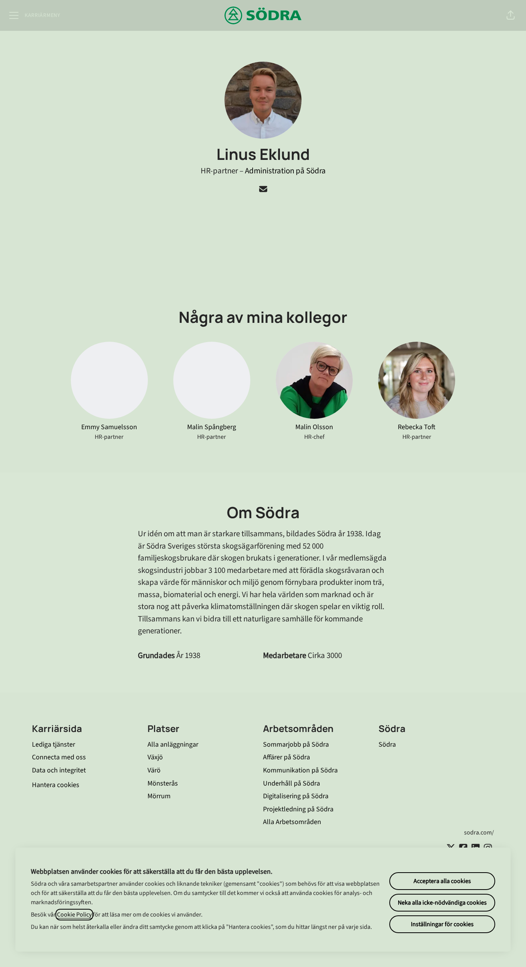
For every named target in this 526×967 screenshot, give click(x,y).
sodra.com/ (479, 832)
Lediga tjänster (53, 744)
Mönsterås (162, 783)
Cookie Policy (74, 914)
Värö (154, 770)
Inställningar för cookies (442, 924)
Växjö (155, 757)
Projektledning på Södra (298, 809)
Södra (387, 744)
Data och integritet (59, 770)
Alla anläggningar (172, 744)
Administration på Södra (285, 170)
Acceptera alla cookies (442, 881)
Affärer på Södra (286, 757)
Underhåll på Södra (291, 783)
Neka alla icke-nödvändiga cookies (442, 902)
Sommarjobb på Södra (296, 744)
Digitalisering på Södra (295, 796)
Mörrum (159, 796)
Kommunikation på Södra (300, 770)
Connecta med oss (59, 757)
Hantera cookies (55, 785)
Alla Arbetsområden (292, 822)
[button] (510, 15)
